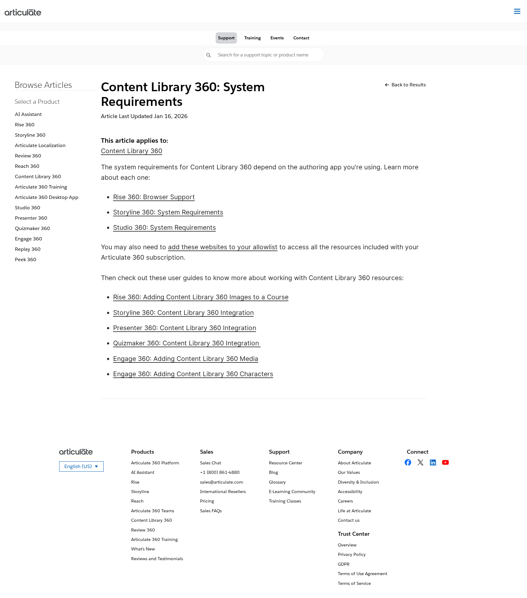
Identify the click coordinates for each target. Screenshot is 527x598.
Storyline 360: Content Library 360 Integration (183, 312)
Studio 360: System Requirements (164, 227)
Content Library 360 (38, 176)
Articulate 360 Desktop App (46, 197)
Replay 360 (28, 249)
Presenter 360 (31, 218)
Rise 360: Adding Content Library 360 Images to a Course (201, 297)
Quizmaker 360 (32, 228)
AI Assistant (28, 114)
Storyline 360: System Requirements (168, 212)
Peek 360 (25, 259)
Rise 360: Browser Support (154, 197)
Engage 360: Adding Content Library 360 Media (185, 358)
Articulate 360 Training (41, 187)
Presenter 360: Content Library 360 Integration (184, 328)
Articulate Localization (40, 145)
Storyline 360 (30, 135)
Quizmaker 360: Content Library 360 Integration (187, 343)
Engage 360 (28, 239)
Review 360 (28, 156)
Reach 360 (27, 166)
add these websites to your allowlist (223, 247)
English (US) (84, 467)
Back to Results (409, 84)
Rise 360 (24, 124)
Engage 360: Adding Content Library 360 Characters (193, 374)
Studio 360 (27, 207)
